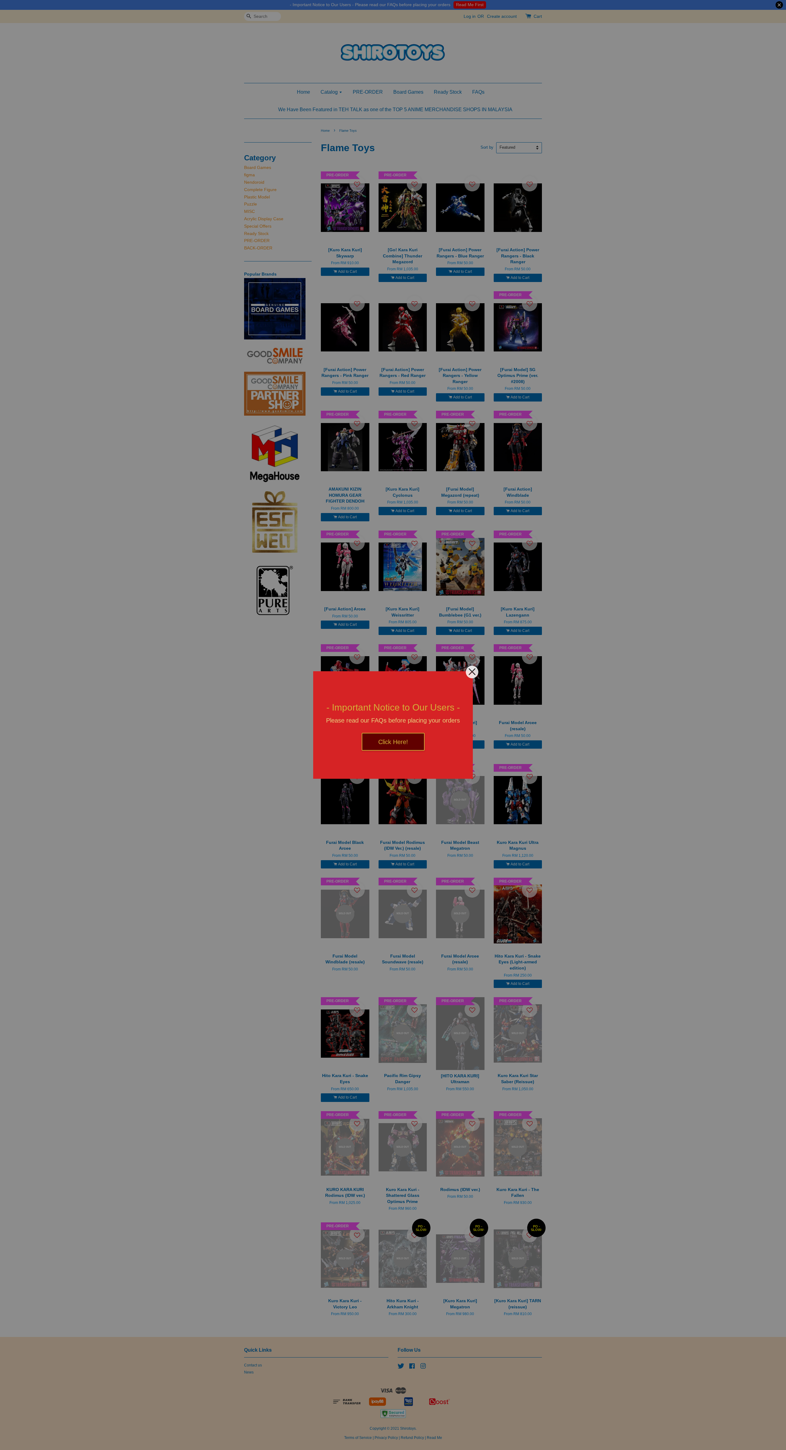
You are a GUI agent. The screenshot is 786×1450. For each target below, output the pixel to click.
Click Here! (393, 742)
